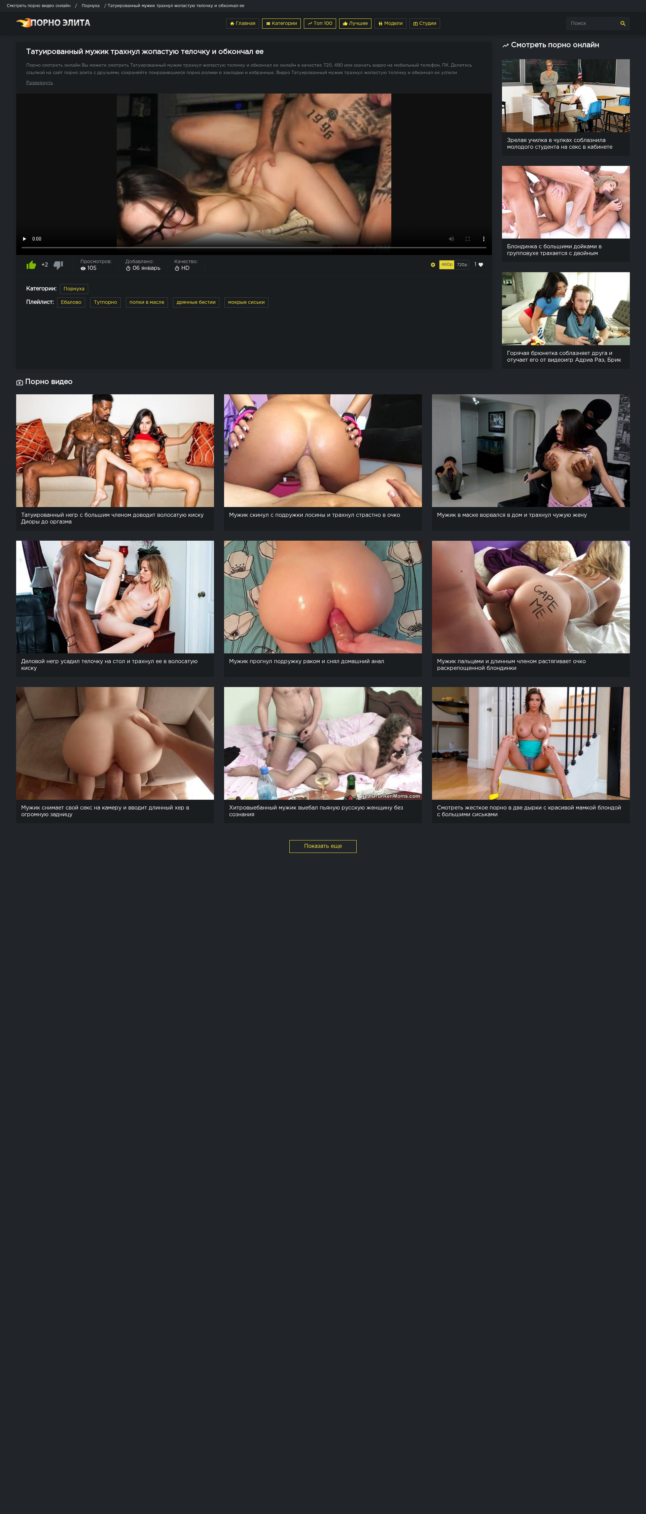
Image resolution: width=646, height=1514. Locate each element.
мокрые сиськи (246, 302)
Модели (390, 23)
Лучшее (355, 23)
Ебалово (71, 302)
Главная (242, 23)
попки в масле (147, 302)
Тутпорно (105, 302)
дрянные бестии (196, 302)
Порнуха (74, 289)
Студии (424, 23)
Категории (281, 23)
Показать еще (323, 846)
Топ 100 (320, 23)
